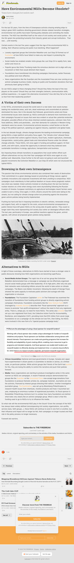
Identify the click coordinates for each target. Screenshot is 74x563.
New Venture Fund (55, 303)
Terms (42, 549)
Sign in (68, 3)
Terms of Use (46, 523)
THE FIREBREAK (14, 496)
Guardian (20, 378)
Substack (27, 559)
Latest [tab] (9, 473)
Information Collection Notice (36, 525)
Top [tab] (4, 473)
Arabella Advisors (22, 306)
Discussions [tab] (16, 473)
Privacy (36, 549)
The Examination (25, 386)
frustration (9, 55)
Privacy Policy (51, 525)
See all (5, 515)
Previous (9, 466)
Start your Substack (32, 554)
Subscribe (61, 3)
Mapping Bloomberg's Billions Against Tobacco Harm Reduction (29, 479)
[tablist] (11, 474)
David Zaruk (9, 16)
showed (61, 311)
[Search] (70, 474)
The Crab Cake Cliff (10, 491)
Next (66, 466)
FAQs (34, 356)
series (39, 298)
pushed (69, 364)
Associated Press (36, 378)
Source (53, 261)
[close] (55, 496)
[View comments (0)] (23, 486)
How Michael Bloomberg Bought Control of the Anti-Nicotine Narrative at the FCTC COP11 (31, 481)
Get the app (46, 554)
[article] (37, 483)
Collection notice (50, 549)
